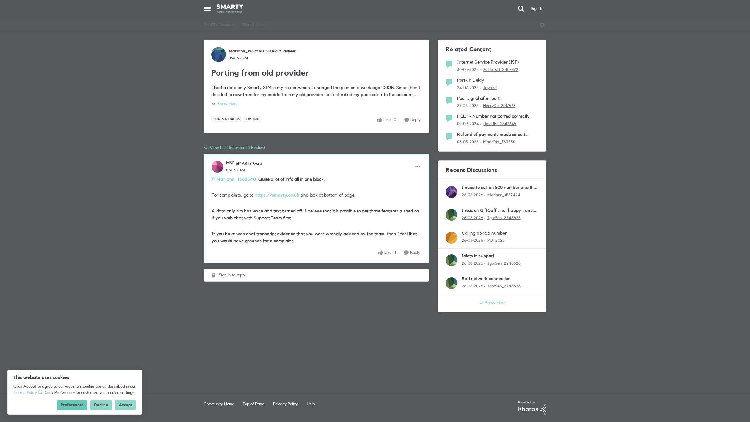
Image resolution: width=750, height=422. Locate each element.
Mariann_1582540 (246, 51)
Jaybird (490, 88)
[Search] (521, 8)
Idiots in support (478, 255)
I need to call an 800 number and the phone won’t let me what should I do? (499, 188)
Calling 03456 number (484, 233)
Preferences (72, 405)
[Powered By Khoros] (532, 408)
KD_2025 (496, 241)
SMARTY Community (219, 25)
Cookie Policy (25, 393)
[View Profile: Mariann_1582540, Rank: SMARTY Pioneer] (218, 54)
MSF (230, 163)
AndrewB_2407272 (500, 70)
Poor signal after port (478, 98)
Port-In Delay (470, 80)
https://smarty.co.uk (277, 195)
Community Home (219, 404)
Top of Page (253, 404)
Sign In (537, 9)
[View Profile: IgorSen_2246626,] (451, 215)
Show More (227, 104)
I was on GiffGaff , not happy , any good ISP (497, 211)
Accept (125, 405)
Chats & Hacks (253, 25)
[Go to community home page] (230, 8)
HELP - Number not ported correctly (493, 116)
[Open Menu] (542, 25)
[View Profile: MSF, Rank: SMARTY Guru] (217, 167)
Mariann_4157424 (504, 195)
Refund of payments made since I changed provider (491, 135)
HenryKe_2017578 (499, 106)
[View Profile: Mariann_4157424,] (451, 192)
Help (311, 404)
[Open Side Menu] (207, 8)
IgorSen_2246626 (504, 218)
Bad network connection (486, 278)
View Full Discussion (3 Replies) (237, 148)
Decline (101, 405)
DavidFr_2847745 (499, 124)
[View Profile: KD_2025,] (451, 238)
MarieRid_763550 (499, 142)
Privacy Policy (285, 404)
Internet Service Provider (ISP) (488, 62)
